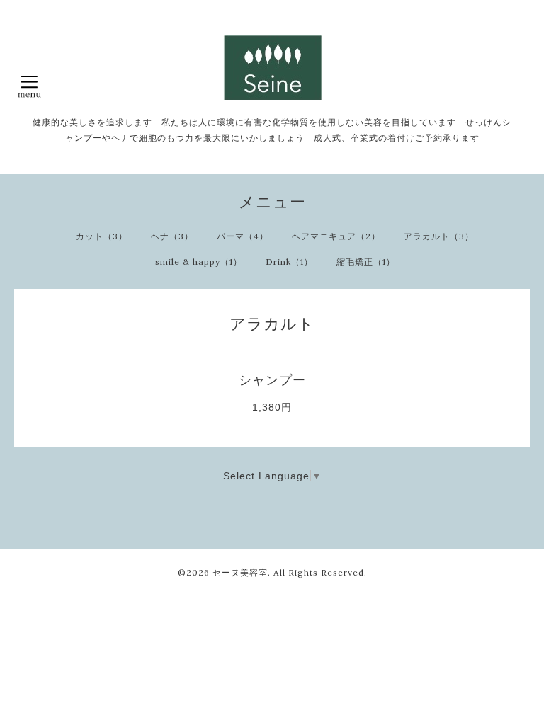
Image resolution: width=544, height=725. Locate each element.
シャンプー (272, 380)
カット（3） (102, 236)
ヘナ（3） (172, 236)
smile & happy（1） (198, 261)
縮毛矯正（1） (365, 261)
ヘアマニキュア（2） (336, 236)
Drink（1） (289, 261)
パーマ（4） (242, 236)
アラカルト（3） (439, 236)
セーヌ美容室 (240, 572)
